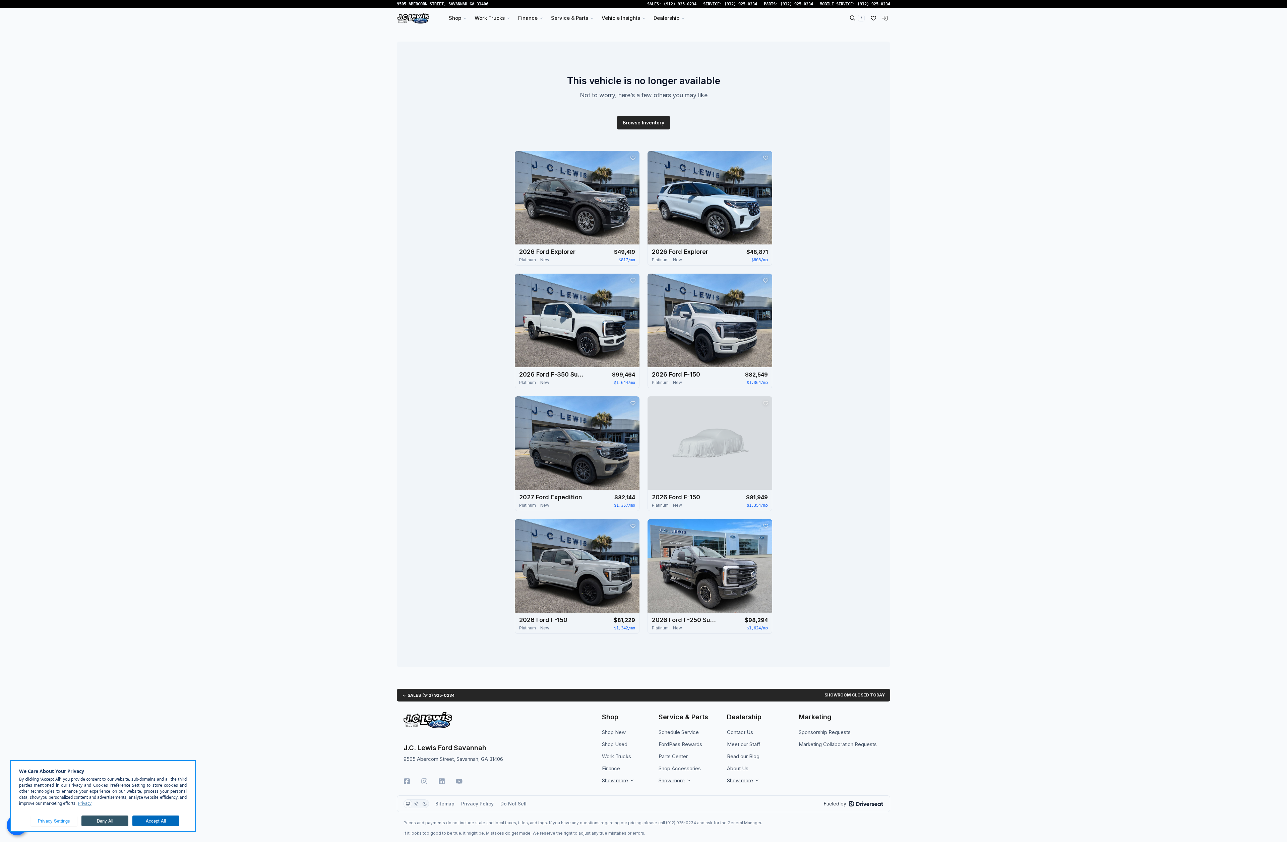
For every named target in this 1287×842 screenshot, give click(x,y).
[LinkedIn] (441, 781)
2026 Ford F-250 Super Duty (685, 619)
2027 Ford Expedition (550, 497)
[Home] (413, 18)
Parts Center (673, 756)
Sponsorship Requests (825, 732)
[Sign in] (884, 18)
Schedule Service (679, 732)
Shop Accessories (680, 768)
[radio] (408, 804)
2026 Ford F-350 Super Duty (552, 374)
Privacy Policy (477, 803)
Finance (611, 768)
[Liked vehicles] (873, 18)
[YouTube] (459, 781)
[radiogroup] (416, 804)
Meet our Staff (743, 744)
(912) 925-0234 (680, 4)
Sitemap (444, 803)
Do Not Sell (513, 803)
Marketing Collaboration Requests (838, 744)
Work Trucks (616, 756)
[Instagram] (424, 781)
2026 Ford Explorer (547, 251)
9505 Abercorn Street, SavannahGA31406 (442, 4)
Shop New (614, 732)
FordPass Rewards (680, 744)
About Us (737, 768)
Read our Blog (743, 756)
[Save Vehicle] (632, 157)
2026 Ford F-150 (676, 374)
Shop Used (614, 744)
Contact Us (740, 732)
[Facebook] (407, 781)
